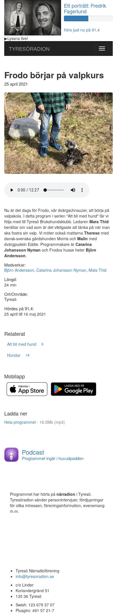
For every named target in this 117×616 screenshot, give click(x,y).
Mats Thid (97, 270)
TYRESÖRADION (29, 48)
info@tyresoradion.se (35, 576)
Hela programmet (34, 422)
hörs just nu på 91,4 (82, 30)
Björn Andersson (19, 270)
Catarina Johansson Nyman (61, 270)
